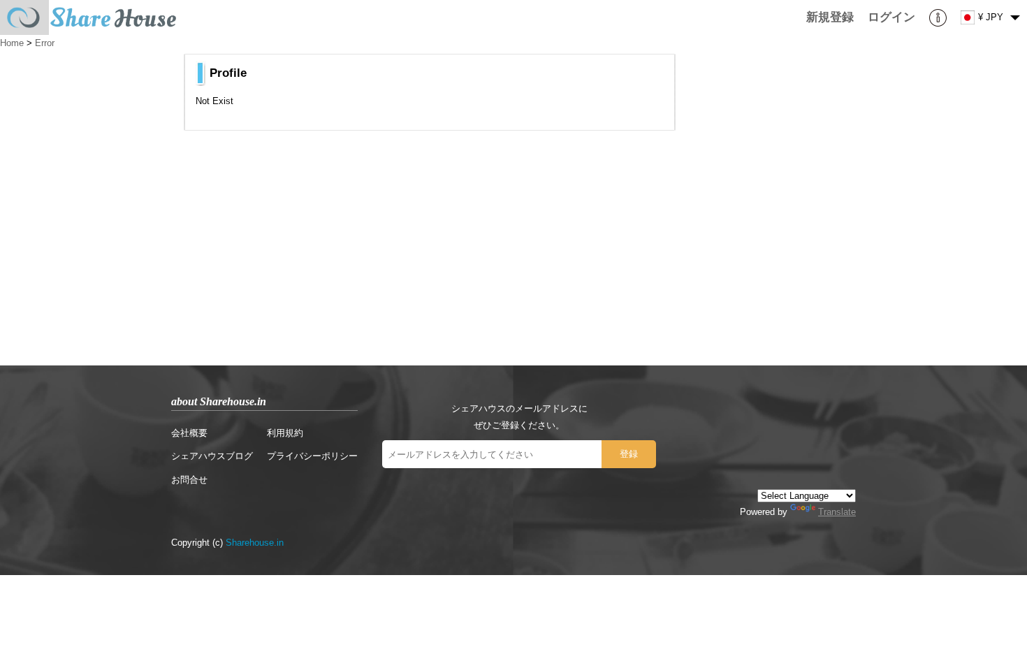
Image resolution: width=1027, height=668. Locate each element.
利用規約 (285, 433)
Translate (837, 512)
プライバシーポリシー (312, 456)
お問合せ (189, 479)
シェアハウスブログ (212, 456)
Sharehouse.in (255, 542)
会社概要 (189, 433)
